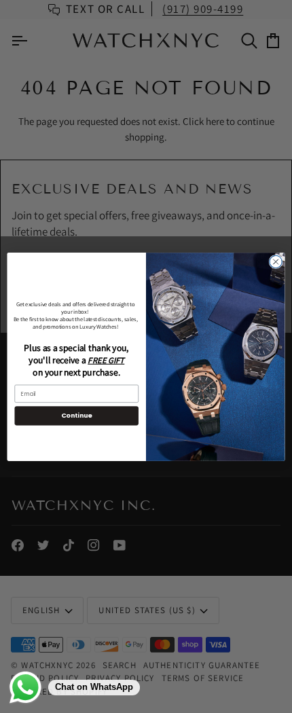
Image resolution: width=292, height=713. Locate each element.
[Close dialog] (276, 261)
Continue (76, 415)
